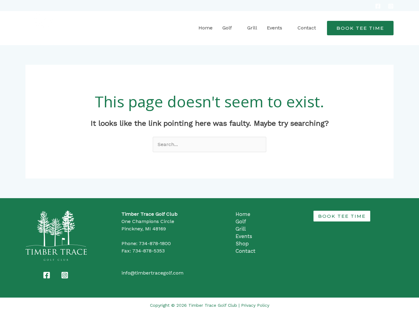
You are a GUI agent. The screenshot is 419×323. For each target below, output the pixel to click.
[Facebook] (378, 6)
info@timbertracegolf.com (152, 273)
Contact (307, 28)
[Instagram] (391, 6)
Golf (227, 28)
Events (274, 28)
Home (205, 28)
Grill (252, 28)
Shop (242, 243)
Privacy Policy (255, 305)
